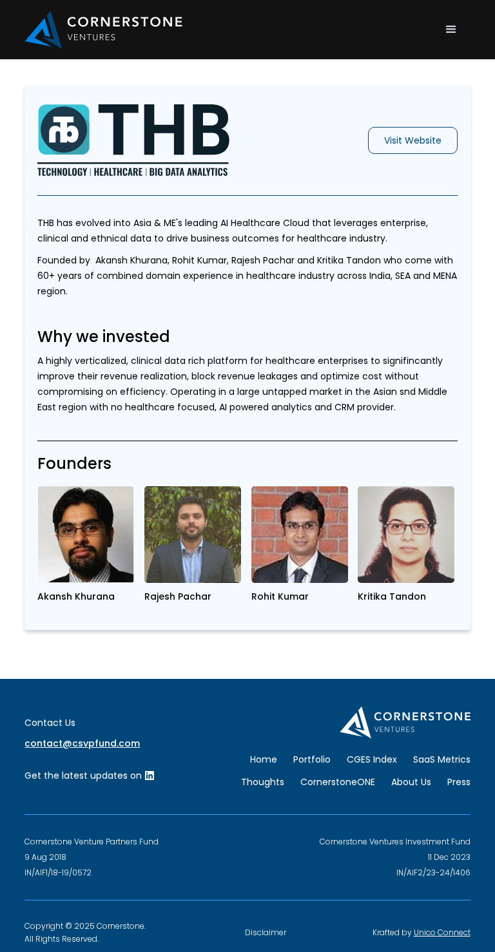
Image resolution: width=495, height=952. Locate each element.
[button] (451, 29)
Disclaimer (265, 932)
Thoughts (262, 782)
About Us (411, 782)
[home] (103, 29)
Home (263, 759)
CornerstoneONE (337, 782)
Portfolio (312, 759)
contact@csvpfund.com (82, 743)
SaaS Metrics (442, 759)
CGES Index (372, 759)
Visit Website (413, 140)
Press (459, 782)
